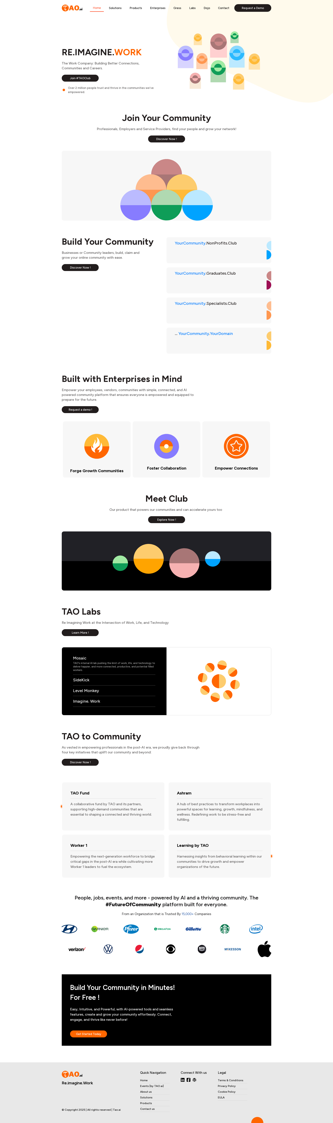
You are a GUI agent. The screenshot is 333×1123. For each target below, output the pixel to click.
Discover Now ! (166, 139)
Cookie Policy (227, 1091)
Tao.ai (117, 1109)
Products (136, 8)
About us (146, 1091)
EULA (221, 1097)
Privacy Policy (227, 1086)
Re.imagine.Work (77, 1082)
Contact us (147, 1109)
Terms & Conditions (230, 1080)
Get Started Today (88, 1034)
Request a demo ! (80, 409)
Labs (192, 8)
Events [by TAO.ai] (152, 1086)
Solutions (115, 8)
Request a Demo (253, 8)
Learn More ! (80, 632)
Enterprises (157, 8)
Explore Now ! (166, 519)
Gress (177, 8)
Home (97, 8)
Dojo (207, 8)
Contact (223, 8)
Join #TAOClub (80, 78)
